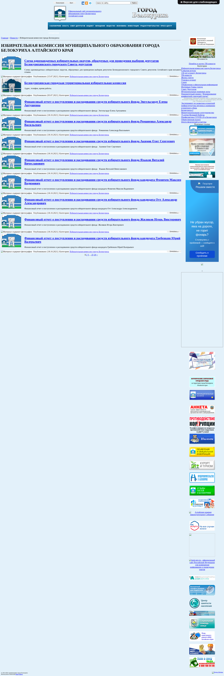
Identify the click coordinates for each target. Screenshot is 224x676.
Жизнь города (187, 78)
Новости (14, 38)
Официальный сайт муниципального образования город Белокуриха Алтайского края (84, 13)
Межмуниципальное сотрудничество (197, 113)
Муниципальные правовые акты (195, 92)
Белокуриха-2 (187, 110)
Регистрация (60, 2)
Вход (71, 2)
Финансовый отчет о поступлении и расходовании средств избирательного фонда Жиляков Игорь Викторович (102, 219)
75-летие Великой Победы (193, 115)
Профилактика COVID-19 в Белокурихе (199, 117)
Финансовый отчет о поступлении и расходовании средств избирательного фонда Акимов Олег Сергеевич (99, 141)
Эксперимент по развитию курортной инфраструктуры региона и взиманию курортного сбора (198, 105)
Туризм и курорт (188, 80)
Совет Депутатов (188, 89)
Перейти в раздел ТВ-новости (202, 64)
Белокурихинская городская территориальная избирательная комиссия (75, 83)
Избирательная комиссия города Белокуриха (89, 76)
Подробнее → (174, 76)
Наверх (21, 674)
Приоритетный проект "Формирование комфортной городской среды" (198, 95)
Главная (4, 38)
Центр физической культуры (193, 122)
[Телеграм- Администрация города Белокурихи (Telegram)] (90, 3)
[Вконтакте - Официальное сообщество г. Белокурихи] (83, 3)
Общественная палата (191, 119)
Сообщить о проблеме (202, 254)
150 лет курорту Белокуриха (193, 73)
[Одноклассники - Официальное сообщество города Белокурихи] (86, 3)
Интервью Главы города (192, 87)
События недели (188, 71)
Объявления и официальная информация (199, 85)
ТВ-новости (186, 75)
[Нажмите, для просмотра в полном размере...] (202, 667)
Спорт (184, 82)
